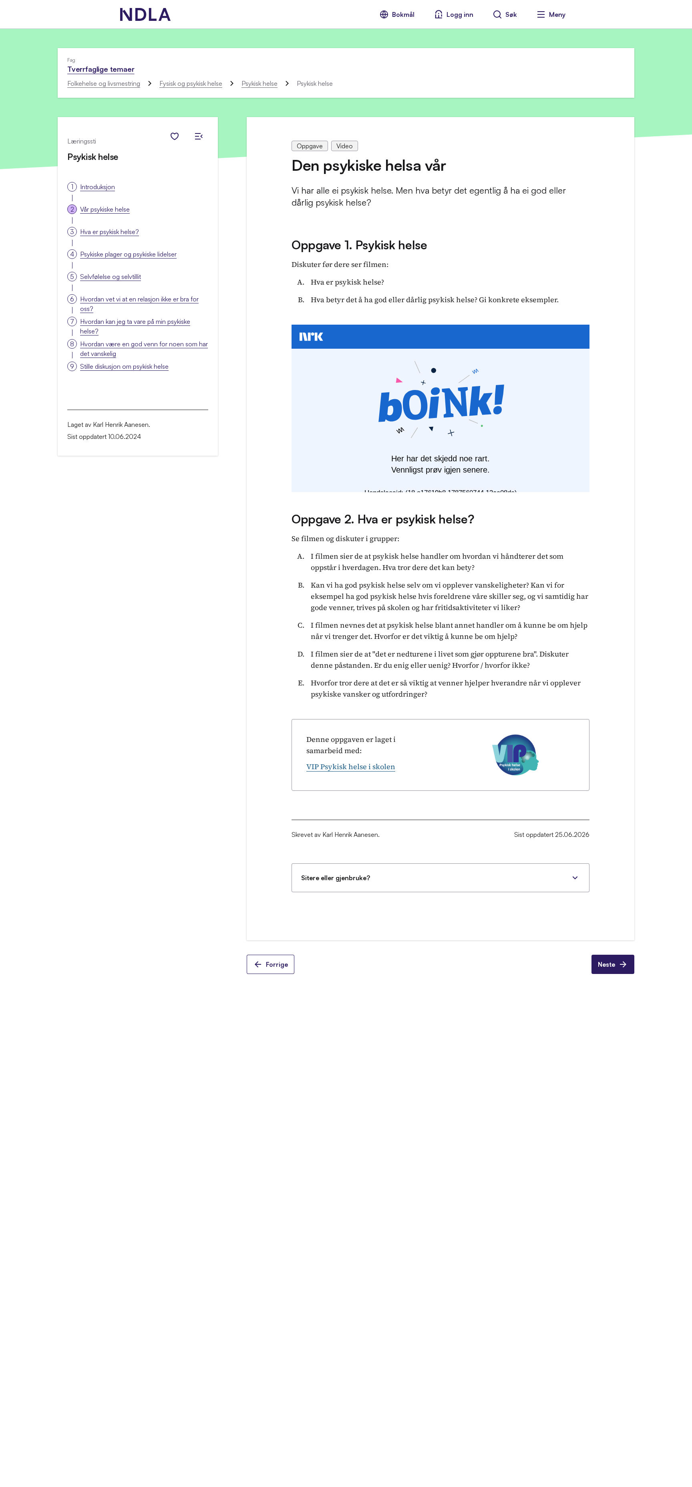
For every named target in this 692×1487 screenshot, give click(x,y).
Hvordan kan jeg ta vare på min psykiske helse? (135, 326)
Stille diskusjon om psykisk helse (124, 366)
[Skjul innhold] (198, 136)
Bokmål (403, 14)
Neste (606, 964)
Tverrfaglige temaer (101, 69)
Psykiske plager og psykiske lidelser (128, 254)
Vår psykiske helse (105, 209)
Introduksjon (97, 187)
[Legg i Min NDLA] (174, 136)
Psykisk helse (259, 83)
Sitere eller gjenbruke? (335, 878)
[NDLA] (145, 14)
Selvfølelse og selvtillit (110, 277)
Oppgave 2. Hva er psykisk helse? (383, 518)
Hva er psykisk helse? (109, 232)
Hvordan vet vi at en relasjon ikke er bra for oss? (139, 304)
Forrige (277, 964)
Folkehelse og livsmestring (103, 83)
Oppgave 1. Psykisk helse (359, 244)
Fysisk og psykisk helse (190, 83)
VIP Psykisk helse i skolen (350, 767)
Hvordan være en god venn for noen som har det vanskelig (144, 349)
